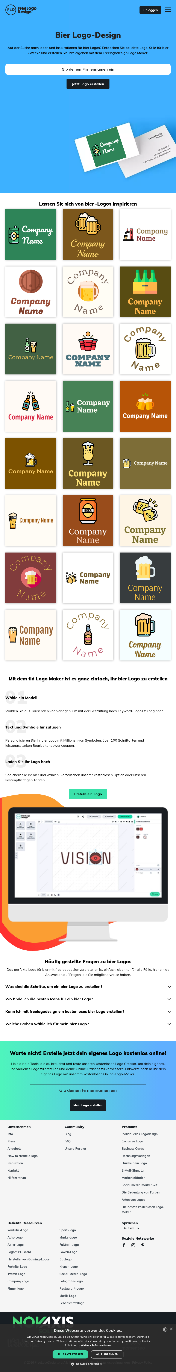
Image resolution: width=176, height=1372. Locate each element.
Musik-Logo (67, 1296)
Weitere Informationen (96, 1345)
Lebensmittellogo (71, 1303)
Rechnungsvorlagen (136, 1156)
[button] (88, 1364)
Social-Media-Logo (73, 1274)
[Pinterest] (145, 1245)
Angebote (14, 1149)
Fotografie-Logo (71, 1281)
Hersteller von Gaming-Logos (29, 1259)
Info (10, 1134)
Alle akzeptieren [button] (70, 1354)
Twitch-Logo (16, 1274)
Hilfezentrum (17, 1178)
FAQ (68, 1141)
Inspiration (15, 1163)
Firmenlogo (16, 1288)
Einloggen (150, 10)
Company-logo (18, 1281)
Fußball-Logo (69, 1245)
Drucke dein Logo (134, 1163)
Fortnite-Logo (17, 1267)
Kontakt (13, 1170)
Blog (68, 1134)
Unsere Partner (75, 1149)
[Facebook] (126, 1245)
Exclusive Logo (132, 1141)
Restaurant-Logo (71, 1288)
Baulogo (65, 1259)
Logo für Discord (19, 1252)
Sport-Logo (67, 1230)
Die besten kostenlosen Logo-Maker (143, 1209)
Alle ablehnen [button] (107, 1354)
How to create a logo (23, 1156)
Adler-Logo (16, 1245)
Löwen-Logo (68, 1252)
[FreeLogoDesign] (38, 10)
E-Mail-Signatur (133, 1170)
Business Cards (133, 1149)
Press (11, 1141)
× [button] (171, 1329)
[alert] (88, 1348)
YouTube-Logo (18, 1230)
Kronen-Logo (68, 1267)
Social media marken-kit (139, 1185)
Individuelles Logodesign (140, 1134)
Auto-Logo (15, 1237)
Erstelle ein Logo (88, 794)
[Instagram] (135, 1245)
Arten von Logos (133, 1200)
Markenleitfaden (133, 1178)
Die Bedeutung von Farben (141, 1192)
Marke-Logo (68, 1237)
